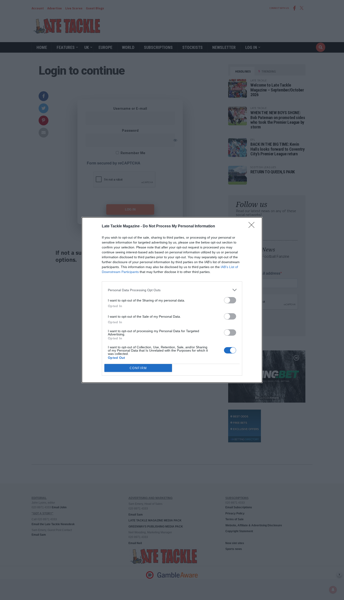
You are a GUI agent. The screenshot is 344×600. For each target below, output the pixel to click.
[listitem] (172, 289)
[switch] (230, 300)
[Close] (253, 226)
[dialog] (172, 300)
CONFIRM (138, 368)
